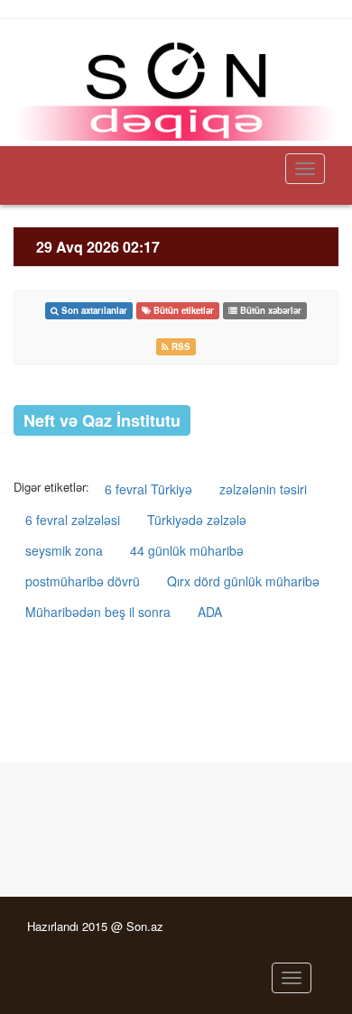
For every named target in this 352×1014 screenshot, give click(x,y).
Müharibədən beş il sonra (98, 612)
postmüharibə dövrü (82, 581)
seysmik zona (64, 550)
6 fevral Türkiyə (148, 489)
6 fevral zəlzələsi (72, 520)
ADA (210, 612)
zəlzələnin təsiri (263, 489)
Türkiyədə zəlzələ (196, 520)
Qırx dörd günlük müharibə (243, 581)
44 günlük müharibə (187, 550)
